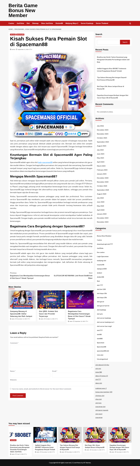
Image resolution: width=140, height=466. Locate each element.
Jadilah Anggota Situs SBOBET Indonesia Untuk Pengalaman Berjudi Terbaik (111, 70)
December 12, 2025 (72, 452)
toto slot (100, 355)
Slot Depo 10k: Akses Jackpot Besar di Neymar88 (110, 87)
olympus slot (99, 396)
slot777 (99, 330)
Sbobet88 (59, 23)
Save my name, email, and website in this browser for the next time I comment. (42, 389)
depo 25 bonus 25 (101, 376)
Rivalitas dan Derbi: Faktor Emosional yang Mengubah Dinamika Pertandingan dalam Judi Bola (113, 59)
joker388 (98, 372)
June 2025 (100, 154)
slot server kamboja (104, 318)
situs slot (98, 399)
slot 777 (100, 285)
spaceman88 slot (27, 306)
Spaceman (100, 343)
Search (98, 34)
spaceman (98, 417)
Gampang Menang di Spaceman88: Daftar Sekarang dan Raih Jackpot (21, 313)
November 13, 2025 (22, 319)
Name (13, 371)
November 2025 (102, 134)
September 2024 (103, 190)
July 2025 (100, 150)
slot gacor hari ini (103, 306)
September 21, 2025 (23, 49)
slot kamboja (101, 310)
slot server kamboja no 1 (105, 322)
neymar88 (100, 265)
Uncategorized (102, 359)
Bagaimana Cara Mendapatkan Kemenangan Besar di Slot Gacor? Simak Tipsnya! (30, 275)
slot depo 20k (102, 297)
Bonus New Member (74, 304)
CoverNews (76, 463)
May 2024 (100, 206)
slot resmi (98, 414)
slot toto (98, 403)
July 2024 (100, 198)
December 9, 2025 (121, 452)
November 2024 (102, 182)
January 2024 (101, 214)
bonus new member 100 (103, 392)
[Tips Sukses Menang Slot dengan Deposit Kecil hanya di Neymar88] (70, 435)
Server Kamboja (87, 23)
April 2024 (100, 210)
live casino (100, 252)
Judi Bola (20, 23)
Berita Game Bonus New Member (23, 10)
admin (13, 49)
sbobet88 (100, 277)
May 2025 (100, 158)
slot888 (99, 338)
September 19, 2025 (80, 321)
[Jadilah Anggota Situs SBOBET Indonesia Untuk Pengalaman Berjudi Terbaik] (45, 435)
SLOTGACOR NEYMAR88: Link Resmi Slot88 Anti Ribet (73, 275)
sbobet (99, 273)
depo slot (98, 383)
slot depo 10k (102, 293)
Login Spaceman (103, 256)
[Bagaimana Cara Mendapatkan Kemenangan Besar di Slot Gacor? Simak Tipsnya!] (80, 299)
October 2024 (102, 186)
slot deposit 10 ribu (102, 365)
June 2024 (100, 202)
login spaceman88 (45, 162)
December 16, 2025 (47, 452)
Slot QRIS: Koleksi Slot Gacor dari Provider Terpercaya (48, 313)
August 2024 (101, 194)
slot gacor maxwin (101, 410)
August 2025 (101, 146)
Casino (11, 23)
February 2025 (102, 170)
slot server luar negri (104, 326)
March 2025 (101, 166)
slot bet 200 (101, 289)
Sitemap (35, 23)
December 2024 (102, 178)
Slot (28, 23)
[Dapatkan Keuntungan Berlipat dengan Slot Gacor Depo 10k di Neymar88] (119, 435)
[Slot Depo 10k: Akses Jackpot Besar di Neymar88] (95, 435)
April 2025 (100, 162)
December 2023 (102, 218)
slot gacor (100, 301)
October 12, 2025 (50, 319)
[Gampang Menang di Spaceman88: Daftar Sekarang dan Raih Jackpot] (22, 299)
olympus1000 (102, 269)
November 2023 (102, 222)
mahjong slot (101, 260)
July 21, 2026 (20, 454)
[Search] (130, 23)
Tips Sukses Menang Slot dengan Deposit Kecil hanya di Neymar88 (112, 78)
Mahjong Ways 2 (71, 23)
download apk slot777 (105, 244)
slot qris (13, 34)
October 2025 (102, 138)
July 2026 (100, 126)
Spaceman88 (20, 34)
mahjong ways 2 (101, 388)
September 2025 (103, 142)
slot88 (99, 334)
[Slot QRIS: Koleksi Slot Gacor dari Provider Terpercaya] (51, 299)
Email (54, 371)
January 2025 (101, 174)
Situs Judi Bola (47, 23)
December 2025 (102, 130)
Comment (14, 343)
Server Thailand (102, 23)
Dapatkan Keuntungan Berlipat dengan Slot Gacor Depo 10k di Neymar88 (112, 96)
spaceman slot (100, 406)
